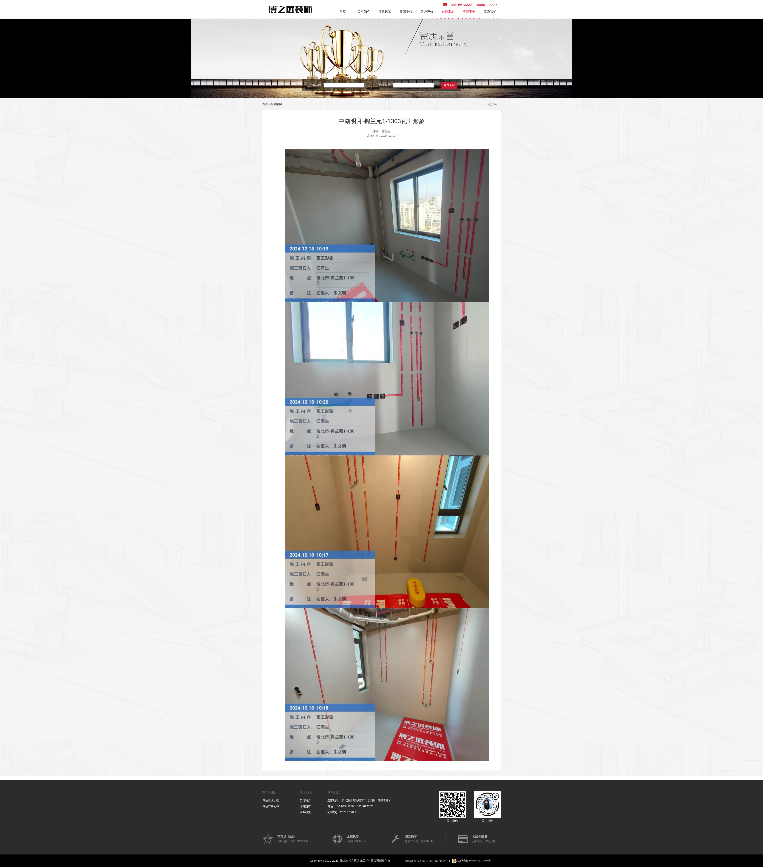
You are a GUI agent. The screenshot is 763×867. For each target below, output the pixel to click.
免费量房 (449, 85)
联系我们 (490, 11)
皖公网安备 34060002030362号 (473, 860)
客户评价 (427, 11)
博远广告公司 (270, 806)
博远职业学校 (270, 800)
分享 (494, 104)
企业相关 (305, 812)
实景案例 (469, 11)
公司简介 (363, 11)
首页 (343, 11)
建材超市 (305, 806)
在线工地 (448, 11)
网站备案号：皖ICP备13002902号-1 (427, 860)
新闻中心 (406, 11)
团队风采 (385, 11)
